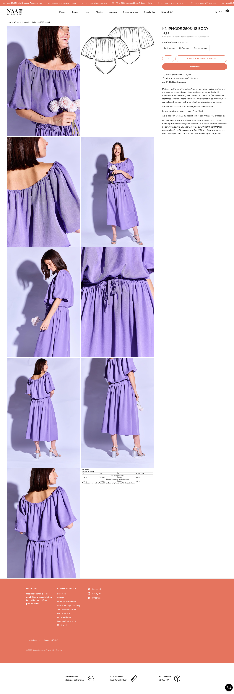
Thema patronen (130, 12)
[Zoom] (74, 31)
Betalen (60, 597)
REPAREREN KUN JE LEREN (54, 3)
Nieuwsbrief (167, 12)
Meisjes (99, 12)
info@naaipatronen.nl (74, 680)
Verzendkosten (178, 37)
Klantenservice (63, 613)
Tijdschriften (149, 12)
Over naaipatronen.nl (66, 621)
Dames (75, 12)
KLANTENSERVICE (66, 588)
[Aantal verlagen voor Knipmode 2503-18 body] (164, 59)
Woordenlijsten (64, 617)
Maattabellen (63, 625)
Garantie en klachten (66, 609)
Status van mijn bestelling (68, 605)
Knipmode (26, 22)
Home (9, 22)
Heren (87, 12)
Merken (62, 12)
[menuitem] (63, 12)
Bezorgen (61, 594)
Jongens (113, 12)
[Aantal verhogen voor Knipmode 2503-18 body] (172, 59)
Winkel (16, 22)
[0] (225, 12)
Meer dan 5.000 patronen (86, 3)
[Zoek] (220, 12)
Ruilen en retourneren (66, 601)
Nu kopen (195, 66)
